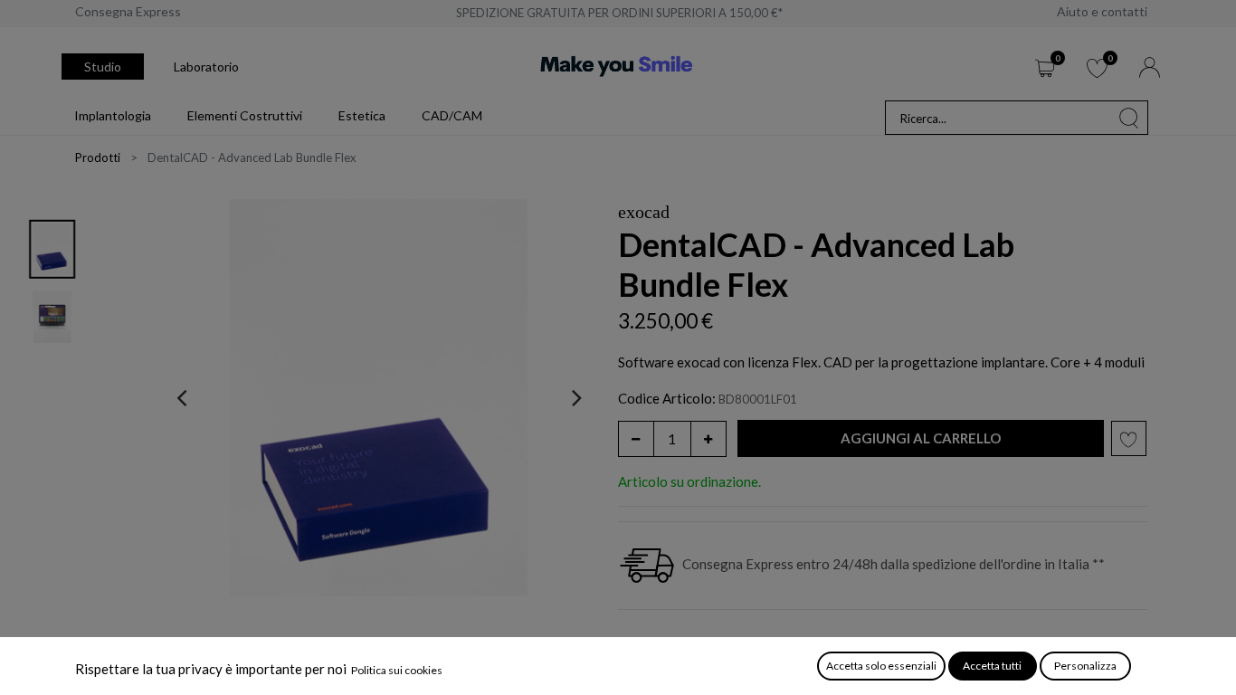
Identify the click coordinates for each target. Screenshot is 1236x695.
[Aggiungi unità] (708, 439)
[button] (921, 438)
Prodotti (97, 157)
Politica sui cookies (396, 670)
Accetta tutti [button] (992, 665)
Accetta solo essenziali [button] (881, 665)
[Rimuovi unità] (636, 439)
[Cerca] (1129, 117)
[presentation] (181, 397)
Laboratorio (206, 66)
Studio (102, 66)
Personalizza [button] (1085, 665)
